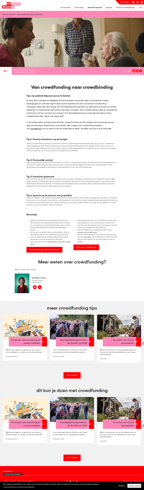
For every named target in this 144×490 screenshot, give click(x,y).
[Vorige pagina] (6, 71)
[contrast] (133, 2)
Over (140, 7)
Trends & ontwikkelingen (125, 7)
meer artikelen (72, 375)
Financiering (79, 7)
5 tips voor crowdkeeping (86, 247)
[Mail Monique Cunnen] (35, 287)
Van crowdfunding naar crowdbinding (30, 14)
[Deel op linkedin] (133, 70)
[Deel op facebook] (140, 70)
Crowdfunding (31, 69)
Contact (6, 481)
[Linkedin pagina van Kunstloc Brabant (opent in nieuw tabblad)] (77, 481)
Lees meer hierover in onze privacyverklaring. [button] (19, 487)
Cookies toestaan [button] (135, 486)
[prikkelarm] (142, 2)
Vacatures (13, 481)
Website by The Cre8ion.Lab (132, 481)
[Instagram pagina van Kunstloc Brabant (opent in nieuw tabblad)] (73, 481)
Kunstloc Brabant (11, 5)
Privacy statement (28, 481)
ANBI (19, 481)
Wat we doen (66, 7)
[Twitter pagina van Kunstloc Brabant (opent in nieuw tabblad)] (70, 481)
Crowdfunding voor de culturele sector (44, 250)
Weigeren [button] (122, 486)
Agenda (109, 7)
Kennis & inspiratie (95, 7)
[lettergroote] (137, 2)
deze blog (87, 237)
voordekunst (35, 129)
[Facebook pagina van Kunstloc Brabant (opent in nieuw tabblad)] (67, 481)
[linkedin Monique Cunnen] (40, 287)
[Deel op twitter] (137, 70)
